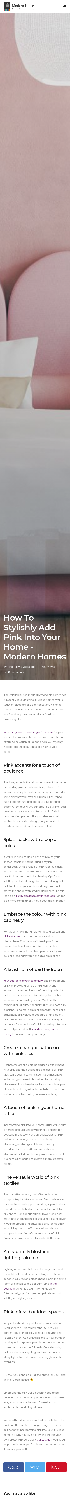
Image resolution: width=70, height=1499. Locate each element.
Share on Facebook (13, 1467)
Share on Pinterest (56, 1467)
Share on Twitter (35, 1467)
